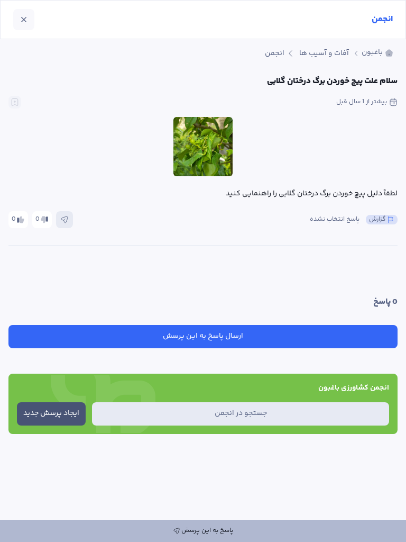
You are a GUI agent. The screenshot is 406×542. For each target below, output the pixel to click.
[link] (377, 53)
